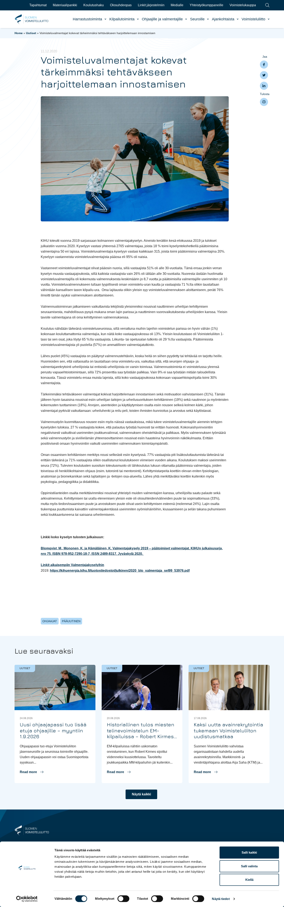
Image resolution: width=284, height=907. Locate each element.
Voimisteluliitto (253, 19)
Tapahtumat (38, 5)
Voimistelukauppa (243, 5)
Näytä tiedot (221, 899)
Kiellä (249, 879)
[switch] (123, 898)
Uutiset (31, 33)
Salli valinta (249, 866)
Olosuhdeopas (121, 5)
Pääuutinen (71, 621)
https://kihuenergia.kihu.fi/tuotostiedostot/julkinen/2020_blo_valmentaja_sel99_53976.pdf (120, 570)
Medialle (177, 5)
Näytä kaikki (141, 794)
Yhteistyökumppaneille (206, 5)
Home (19, 33)
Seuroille (197, 19)
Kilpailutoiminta (122, 19)
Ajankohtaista (223, 19)
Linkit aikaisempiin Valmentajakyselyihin (72, 565)
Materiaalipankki (65, 5)
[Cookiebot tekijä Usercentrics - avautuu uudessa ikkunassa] (27, 899)
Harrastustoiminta (87, 19)
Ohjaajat (49, 621)
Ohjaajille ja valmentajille (162, 19)
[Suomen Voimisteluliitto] (32, 830)
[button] (31, 772)
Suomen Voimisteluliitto (32, 19)
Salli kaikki (249, 852)
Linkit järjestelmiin (151, 5)
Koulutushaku (93, 5)
